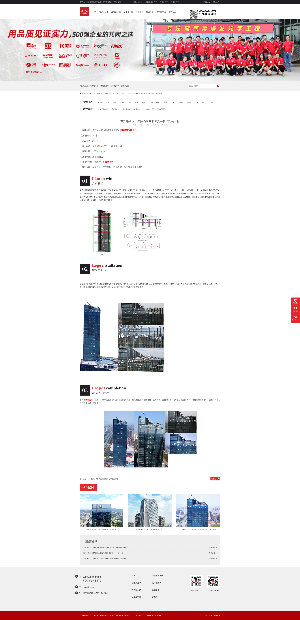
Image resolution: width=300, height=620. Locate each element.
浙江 (107, 102)
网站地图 (216, 2)
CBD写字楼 (103, 109)
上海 (129, 102)
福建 (136, 102)
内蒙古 (181, 102)
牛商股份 (217, 615)
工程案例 (99, 93)
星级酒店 (115, 109)
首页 (94, 12)
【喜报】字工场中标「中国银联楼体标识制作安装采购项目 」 (105, 558)
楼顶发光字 (164, 2)
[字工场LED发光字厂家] (84, 11)
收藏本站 (207, 2)
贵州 (165, 102)
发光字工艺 (136, 590)
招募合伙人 (173, 12)
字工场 (100, 146)
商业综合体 (138, 109)
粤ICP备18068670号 (123, 615)
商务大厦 (150, 109)
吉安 (123, 93)
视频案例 (139, 12)
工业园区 (161, 109)
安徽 (151, 102)
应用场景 (88, 108)
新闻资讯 (150, 12)
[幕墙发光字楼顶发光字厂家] (194, 18)
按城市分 (108, 93)
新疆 (189, 102)
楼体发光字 (175, 2)
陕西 (158, 102)
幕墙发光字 (104, 12)
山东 (211, 102)
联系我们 (155, 597)
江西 (117, 93)
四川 (204, 102)
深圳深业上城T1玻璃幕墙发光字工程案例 (101, 529)
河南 (173, 102)
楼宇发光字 (115, 86)
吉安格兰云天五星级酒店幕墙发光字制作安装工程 (198, 529)
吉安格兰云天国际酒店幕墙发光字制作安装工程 (145, 93)
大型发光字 (125, 86)
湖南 (114, 102)
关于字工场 (161, 12)
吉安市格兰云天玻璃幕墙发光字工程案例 (103, 479)
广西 (122, 102)
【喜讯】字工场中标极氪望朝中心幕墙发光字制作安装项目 (104, 547)
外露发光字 (108, 162)
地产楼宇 (126, 109)
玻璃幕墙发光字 (151, 2)
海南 (144, 102)
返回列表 (215, 478)
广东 (100, 102)
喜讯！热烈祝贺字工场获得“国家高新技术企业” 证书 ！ (103, 553)
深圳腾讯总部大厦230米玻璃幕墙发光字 (149, 529)
